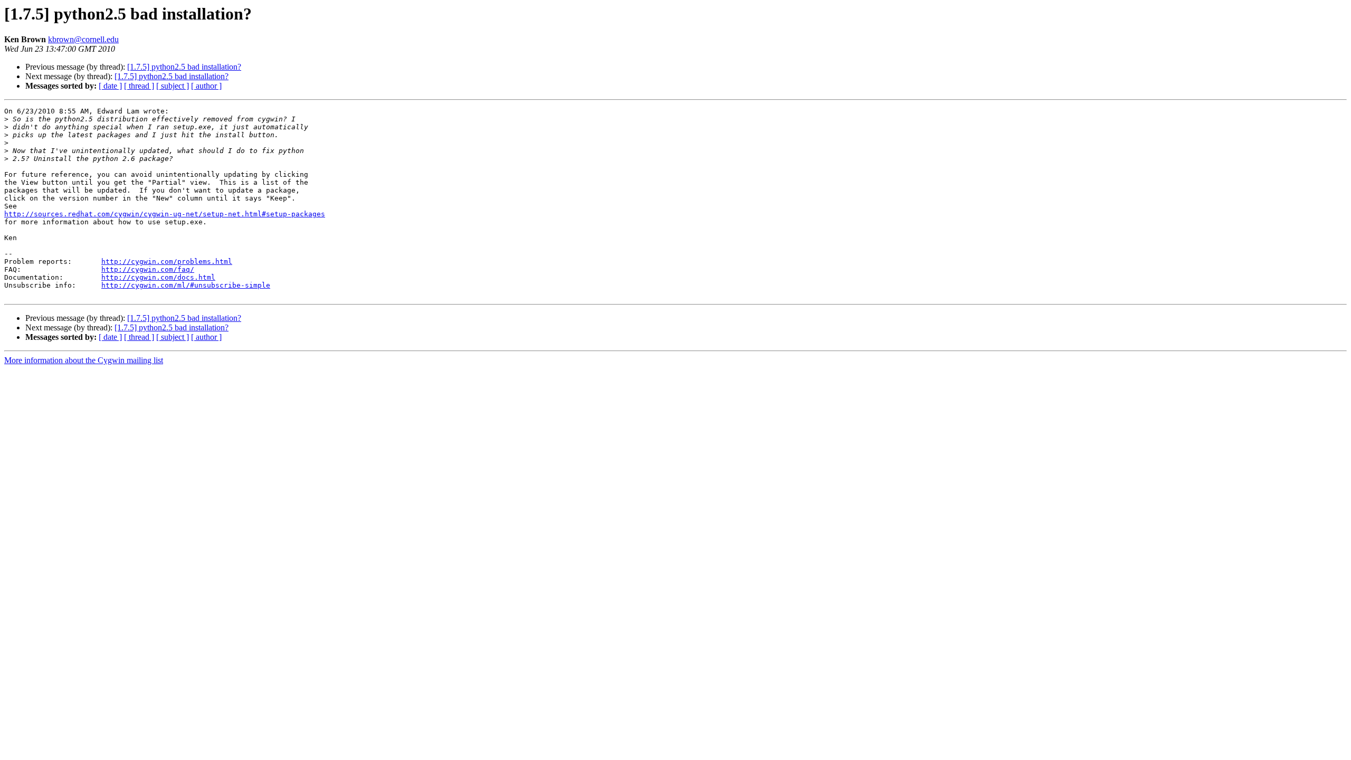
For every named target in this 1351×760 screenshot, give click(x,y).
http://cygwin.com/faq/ (147, 269)
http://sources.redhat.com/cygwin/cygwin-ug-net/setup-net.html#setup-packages (164, 214)
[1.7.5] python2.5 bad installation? (184, 66)
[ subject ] (172, 85)
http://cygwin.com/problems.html (166, 261)
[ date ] (110, 85)
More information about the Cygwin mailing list (83, 360)
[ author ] (206, 85)
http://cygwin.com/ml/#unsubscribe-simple (185, 285)
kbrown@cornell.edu (83, 39)
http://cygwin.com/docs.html (158, 277)
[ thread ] (139, 85)
